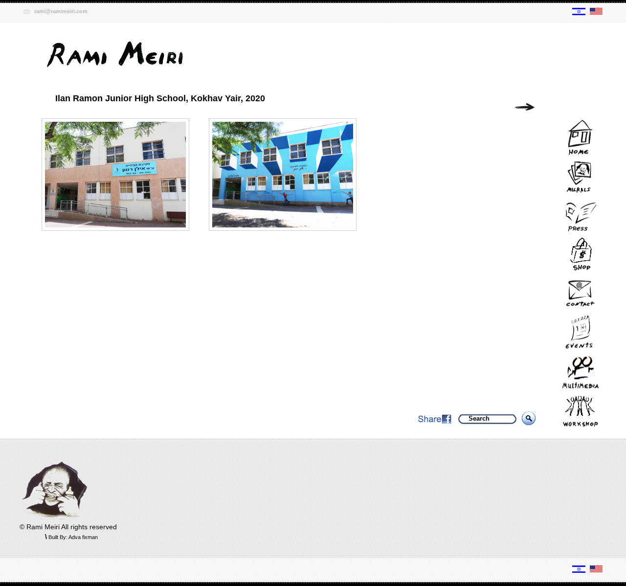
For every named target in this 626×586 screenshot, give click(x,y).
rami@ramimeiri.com (61, 11)
